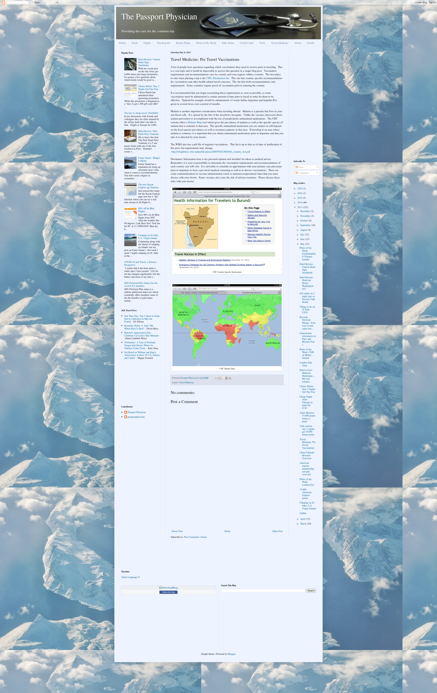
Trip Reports (163, 43)
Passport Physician (137, 412)
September (305, 225)
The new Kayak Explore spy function (148, 186)
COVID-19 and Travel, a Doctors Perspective (140, 263)
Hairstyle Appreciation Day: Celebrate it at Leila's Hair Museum (141, 334)
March (303, 523)
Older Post (277, 531)
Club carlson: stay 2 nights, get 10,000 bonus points (307, 430)
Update (303, 513)
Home (227, 531)
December (305, 211)
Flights (147, 43)
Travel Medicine (279, 43)
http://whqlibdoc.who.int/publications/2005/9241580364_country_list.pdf (211, 151)
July (302, 234)
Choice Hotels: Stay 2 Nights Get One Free (148, 87)
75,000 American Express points (306, 494)
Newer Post (177, 531)
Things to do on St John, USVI (307, 309)
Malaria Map (195, 122)
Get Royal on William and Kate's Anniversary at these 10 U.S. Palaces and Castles (142, 355)
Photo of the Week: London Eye (307, 481)
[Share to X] (223, 378)
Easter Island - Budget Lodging (149, 159)
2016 (300, 193)
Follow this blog (168, 592)
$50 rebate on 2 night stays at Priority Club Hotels (307, 297)
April (303, 518)
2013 (300, 207)
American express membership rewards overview (307, 468)
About (297, 43)
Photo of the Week (206, 43)
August (304, 229)
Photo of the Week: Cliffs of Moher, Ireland (307, 353)
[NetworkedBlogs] (168, 587)
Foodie (310, 43)
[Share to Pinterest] (229, 378)
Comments (303, 172)
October (304, 220)
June (302, 239)
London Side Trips (306, 364)
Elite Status (228, 43)
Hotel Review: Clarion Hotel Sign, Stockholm (149, 62)
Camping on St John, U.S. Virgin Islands (148, 237)
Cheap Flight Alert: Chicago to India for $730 (306, 402)
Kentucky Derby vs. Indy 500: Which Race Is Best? (139, 327)
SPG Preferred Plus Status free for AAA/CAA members (141, 284)
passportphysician (136, 416)
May (302, 243)
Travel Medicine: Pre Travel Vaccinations (308, 443)
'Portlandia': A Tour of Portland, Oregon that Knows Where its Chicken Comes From (140, 345)
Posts (300, 167)
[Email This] (216, 378)
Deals (135, 43)
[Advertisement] (227, 503)
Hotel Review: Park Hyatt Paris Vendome (148, 132)
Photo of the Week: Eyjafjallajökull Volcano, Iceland (308, 253)
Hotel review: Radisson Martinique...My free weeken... (307, 375)
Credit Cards (246, 43)
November (305, 215)
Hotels (122, 43)
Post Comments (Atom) (195, 537)
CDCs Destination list (217, 78)
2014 (300, 202)
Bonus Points (183, 43)
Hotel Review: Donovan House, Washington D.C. (306, 283)
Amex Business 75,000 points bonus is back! (307, 417)
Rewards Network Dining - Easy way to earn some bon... (308, 322)
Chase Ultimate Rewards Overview (307, 455)
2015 (300, 197)
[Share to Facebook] (226, 378)
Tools (262, 43)
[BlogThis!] (220, 378)
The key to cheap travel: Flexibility (141, 113)
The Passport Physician (159, 16)
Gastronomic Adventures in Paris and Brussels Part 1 (308, 338)
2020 (300, 188)
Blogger (231, 653)
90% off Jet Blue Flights (146, 210)
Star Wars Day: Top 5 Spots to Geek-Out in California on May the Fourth (142, 318)
